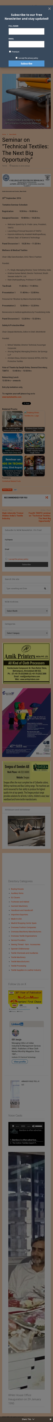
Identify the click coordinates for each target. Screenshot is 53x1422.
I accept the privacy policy (28, 58)
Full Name (13, 26)
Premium (15, 52)
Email (11, 38)
